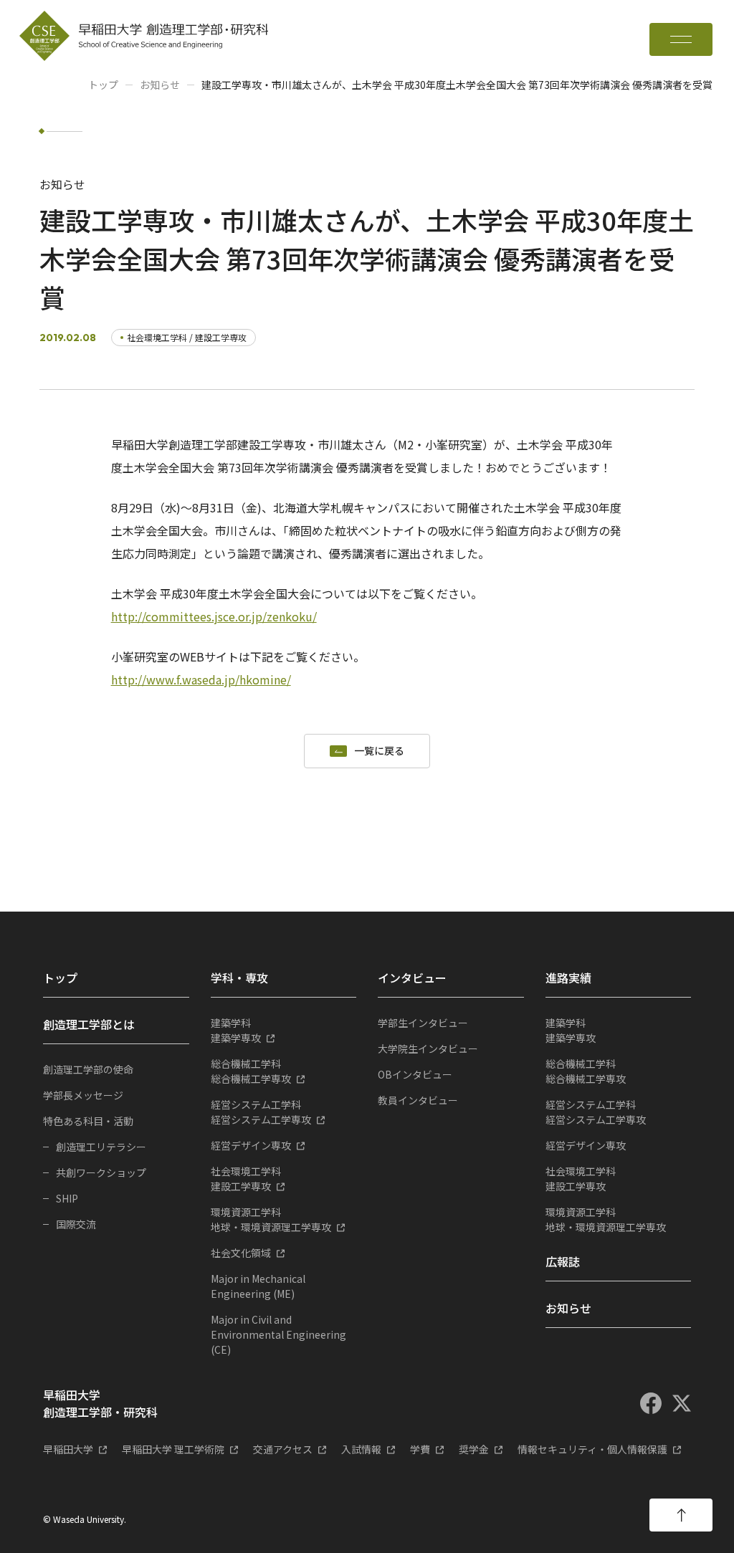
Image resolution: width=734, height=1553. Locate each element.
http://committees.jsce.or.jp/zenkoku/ (214, 616)
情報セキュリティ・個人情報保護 (592, 1449)
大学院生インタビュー (428, 1048)
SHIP (67, 1198)
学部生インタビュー (423, 1023)
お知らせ (160, 84)
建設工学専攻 (246, 1178)
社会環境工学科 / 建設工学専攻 (187, 337)
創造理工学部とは (89, 1024)
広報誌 (562, 1261)
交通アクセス (283, 1449)
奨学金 (474, 1449)
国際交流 (76, 1224)
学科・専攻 (239, 977)
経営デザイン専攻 (251, 1145)
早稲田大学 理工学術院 (173, 1449)
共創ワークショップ (101, 1172)
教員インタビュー (418, 1100)
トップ (103, 84)
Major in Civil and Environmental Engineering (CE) (278, 1334)
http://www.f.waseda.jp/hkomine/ (201, 679)
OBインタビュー (415, 1074)
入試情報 (361, 1449)
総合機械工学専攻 (251, 1071)
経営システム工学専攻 (261, 1112)
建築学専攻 (236, 1030)
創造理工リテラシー (101, 1146)
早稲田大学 (68, 1449)
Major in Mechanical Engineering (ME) (258, 1286)
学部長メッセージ (83, 1095)
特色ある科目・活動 (88, 1121)
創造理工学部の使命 (88, 1069)
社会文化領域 (241, 1253)
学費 (420, 1449)
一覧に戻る (379, 751)
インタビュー (412, 977)
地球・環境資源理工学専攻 (271, 1219)
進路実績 (568, 977)
